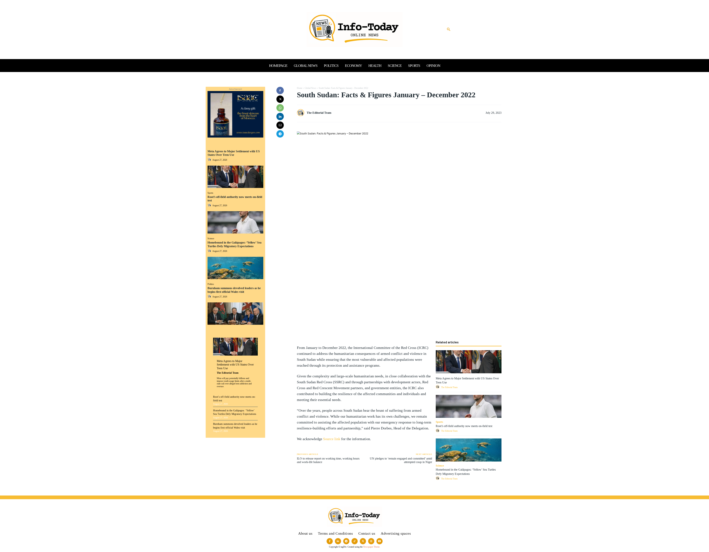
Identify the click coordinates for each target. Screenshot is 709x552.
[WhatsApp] (280, 108)
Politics (211, 284)
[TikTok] (354, 541)
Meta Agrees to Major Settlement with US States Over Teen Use (234, 153)
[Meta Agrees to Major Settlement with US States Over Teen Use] (235, 177)
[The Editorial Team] (301, 112)
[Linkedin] (280, 116)
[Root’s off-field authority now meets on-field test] (235, 222)
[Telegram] (280, 134)
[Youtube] (379, 541)
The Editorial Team (228, 372)
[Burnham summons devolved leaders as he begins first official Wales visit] (235, 313)
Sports (210, 193)
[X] (280, 99)
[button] (448, 29)
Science (211, 238)
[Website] (371, 541)
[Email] (280, 125)
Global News (310, 88)
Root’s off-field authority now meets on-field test (464, 426)
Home (299, 88)
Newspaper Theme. (371, 547)
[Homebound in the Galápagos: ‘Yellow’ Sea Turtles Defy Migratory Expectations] (235, 268)
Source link (332, 439)
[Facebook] (280, 90)
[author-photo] (210, 160)
